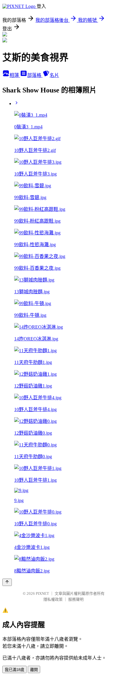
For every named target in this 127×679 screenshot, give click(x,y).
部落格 (35, 75)
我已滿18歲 (14, 670)
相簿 (14, 75)
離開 (34, 670)
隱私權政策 (53, 599)
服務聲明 (76, 599)
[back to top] (7, 582)
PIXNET (42, 593)
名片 (54, 75)
